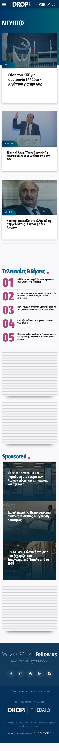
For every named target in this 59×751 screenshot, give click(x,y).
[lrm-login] (47, 6)
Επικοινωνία (34, 691)
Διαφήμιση (23, 691)
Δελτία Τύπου (45, 691)
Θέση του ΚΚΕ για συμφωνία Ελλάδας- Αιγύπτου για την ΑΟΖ (25, 79)
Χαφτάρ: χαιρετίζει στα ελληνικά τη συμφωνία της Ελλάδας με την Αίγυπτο (29, 224)
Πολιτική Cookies (22, 723)
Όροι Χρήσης (8, 723)
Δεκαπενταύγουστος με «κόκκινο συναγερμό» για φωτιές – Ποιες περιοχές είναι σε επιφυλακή (36, 295)
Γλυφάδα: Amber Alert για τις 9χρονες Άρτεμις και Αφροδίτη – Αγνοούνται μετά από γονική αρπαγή (36, 336)
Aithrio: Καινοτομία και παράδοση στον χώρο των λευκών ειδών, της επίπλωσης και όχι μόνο (28, 478)
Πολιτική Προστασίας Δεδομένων (43, 723)
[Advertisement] (29, 373)
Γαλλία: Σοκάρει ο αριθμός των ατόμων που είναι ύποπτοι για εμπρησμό (35, 280)
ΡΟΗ (41, 4)
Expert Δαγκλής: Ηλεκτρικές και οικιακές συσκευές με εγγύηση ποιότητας (29, 516)
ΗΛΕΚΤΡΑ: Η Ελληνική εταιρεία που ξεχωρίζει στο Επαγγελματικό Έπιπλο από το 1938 (28, 557)
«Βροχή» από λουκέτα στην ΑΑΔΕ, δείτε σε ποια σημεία (35, 321)
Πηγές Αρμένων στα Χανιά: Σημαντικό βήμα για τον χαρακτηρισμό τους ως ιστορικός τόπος (36, 308)
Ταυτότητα (12, 691)
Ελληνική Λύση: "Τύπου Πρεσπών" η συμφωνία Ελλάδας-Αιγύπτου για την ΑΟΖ (28, 156)
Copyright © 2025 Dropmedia (29, 726)
